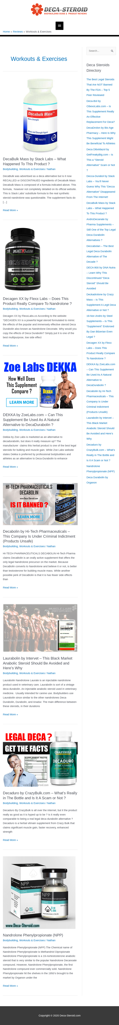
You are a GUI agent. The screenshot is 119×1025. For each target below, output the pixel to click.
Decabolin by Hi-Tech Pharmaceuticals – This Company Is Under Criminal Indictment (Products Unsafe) (39, 536)
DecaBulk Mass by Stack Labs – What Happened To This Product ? (100, 208)
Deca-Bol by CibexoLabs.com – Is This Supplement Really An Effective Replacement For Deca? (100, 111)
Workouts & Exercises (32, 169)
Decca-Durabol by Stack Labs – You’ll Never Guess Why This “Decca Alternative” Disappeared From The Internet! (100, 186)
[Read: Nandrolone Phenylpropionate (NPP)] (39, 892)
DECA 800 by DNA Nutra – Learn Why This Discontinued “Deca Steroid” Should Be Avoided (100, 278)
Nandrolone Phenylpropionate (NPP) (33, 935)
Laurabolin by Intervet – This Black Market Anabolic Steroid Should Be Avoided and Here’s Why (37, 663)
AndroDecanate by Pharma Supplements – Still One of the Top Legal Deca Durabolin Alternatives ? (101, 230)
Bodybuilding (10, 169)
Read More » (10, 211)
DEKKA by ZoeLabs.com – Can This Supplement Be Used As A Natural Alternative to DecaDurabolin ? (33, 420)
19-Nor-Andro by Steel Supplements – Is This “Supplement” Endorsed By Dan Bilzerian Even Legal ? (100, 326)
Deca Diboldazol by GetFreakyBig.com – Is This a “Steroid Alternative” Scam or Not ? (100, 160)
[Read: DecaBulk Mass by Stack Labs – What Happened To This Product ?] (40, 115)
